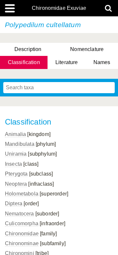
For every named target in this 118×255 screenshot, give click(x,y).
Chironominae (22, 243)
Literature (66, 62)
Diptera (13, 203)
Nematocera (19, 213)
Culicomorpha (21, 223)
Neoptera (16, 184)
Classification (24, 62)
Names (101, 62)
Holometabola (21, 193)
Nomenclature (87, 49)
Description (28, 49)
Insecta (13, 164)
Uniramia (16, 154)
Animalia (15, 134)
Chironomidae (22, 233)
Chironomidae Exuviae (59, 8)
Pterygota (16, 174)
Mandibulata (19, 144)
